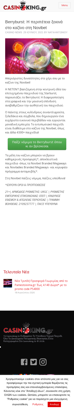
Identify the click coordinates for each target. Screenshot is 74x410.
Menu (64, 5)
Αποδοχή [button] (54, 404)
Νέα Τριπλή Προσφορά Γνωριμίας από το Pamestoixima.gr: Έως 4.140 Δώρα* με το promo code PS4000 (41, 285)
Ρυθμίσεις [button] (37, 404)
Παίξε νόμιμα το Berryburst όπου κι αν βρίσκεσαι (37, 144)
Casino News (13, 32)
